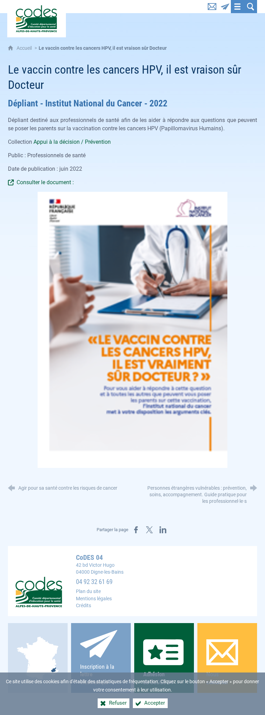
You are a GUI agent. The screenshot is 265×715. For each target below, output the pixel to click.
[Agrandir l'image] (133, 330)
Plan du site (88, 591)
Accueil (25, 48)
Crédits (83, 606)
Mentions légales (94, 599)
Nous (217, 678)
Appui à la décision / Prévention (72, 142)
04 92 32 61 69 (94, 582)
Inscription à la (97, 674)
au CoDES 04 (158, 678)
